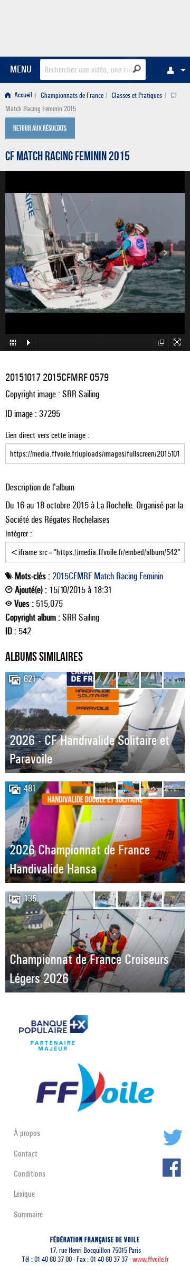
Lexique (24, 1194)
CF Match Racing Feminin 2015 (67, 157)
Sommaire (28, 1214)
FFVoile (135, 26)
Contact (25, 1154)
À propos (27, 1133)
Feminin (151, 576)
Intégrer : (18, 534)
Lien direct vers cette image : (47, 435)
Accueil (22, 95)
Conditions (29, 1174)
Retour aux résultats (39, 129)
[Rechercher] (137, 68)
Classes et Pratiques (136, 95)
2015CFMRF (72, 576)
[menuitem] (173, 69)
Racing (126, 576)
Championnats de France (72, 95)
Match (104, 576)
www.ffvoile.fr (150, 1259)
